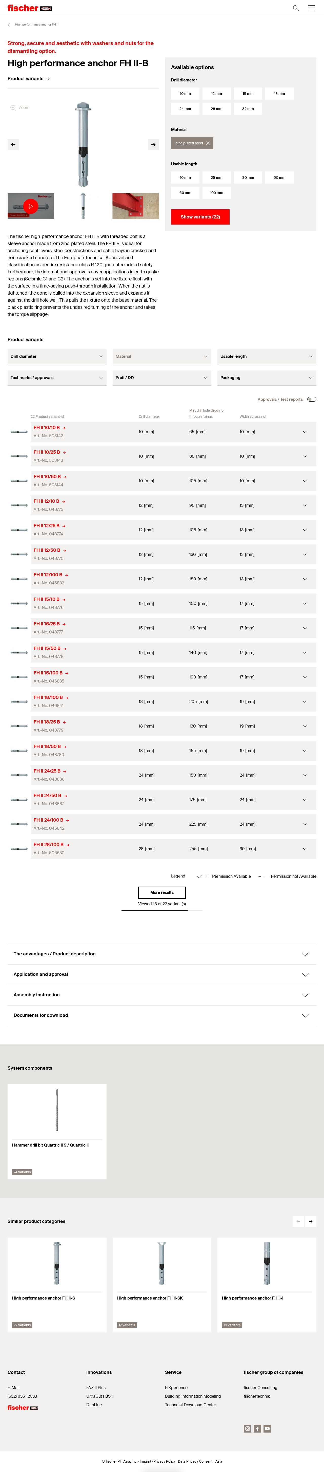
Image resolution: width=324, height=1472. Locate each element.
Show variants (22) (200, 217)
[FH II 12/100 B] (19, 578)
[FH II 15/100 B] (19, 677)
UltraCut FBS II (100, 1396)
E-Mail (13, 1387)
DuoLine (94, 1405)
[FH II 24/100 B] (19, 824)
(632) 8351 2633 (22, 1396)
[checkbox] (311, 399)
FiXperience (176, 1387)
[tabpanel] (31, 206)
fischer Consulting (260, 1387)
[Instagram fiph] (247, 1429)
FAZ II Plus (96, 1387)
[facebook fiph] (257, 1429)
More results (162, 892)
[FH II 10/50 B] (19, 480)
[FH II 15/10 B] (19, 603)
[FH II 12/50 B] (19, 554)
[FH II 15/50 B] (19, 652)
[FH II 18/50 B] (19, 750)
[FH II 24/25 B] (19, 775)
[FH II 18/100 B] (19, 701)
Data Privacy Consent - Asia (200, 1461)
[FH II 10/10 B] (19, 431)
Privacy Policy (164, 1461)
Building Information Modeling (193, 1396)
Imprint (145, 1461)
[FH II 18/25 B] (19, 726)
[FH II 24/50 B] (19, 799)
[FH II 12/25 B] (19, 529)
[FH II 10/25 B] (19, 456)
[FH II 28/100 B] (19, 848)
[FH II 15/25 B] (19, 628)
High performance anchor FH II (36, 25)
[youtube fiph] (267, 1429)
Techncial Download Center (190, 1405)
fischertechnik (257, 1396)
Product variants (26, 79)
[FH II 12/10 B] (19, 505)
